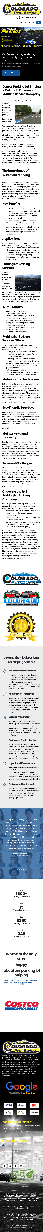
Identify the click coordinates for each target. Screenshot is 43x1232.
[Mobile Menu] (38, 22)
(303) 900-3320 (12, 1156)
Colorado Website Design (23, 1227)
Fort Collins (18, 1197)
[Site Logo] (21, 9)
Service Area (31, 1214)
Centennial (10, 1195)
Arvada (8, 1193)
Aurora (15, 1193)
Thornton (22, 1200)
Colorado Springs (22, 1195)
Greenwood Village (31, 1197)
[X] (25, 22)
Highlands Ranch (10, 1198)
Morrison (13, 1200)
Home (8, 1214)
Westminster (32, 1200)
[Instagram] (33, 22)
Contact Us (14, 1216)
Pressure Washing (26, 1217)
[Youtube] (29, 22)
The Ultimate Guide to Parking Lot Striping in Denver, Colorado (22, 1126)
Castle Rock (31, 1193)
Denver (33, 1195)
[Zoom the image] (21, 1082)
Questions (16, 1214)
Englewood (8, 1197)
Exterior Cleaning (11, 1217)
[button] (18, 870)
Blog (23, 1214)
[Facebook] (21, 22)
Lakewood (22, 1198)
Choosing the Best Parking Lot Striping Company (20, 1133)
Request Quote (11, 73)
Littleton (31, 1198)
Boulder (22, 1193)
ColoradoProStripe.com (27, 1206)
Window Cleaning (26, 1219)
